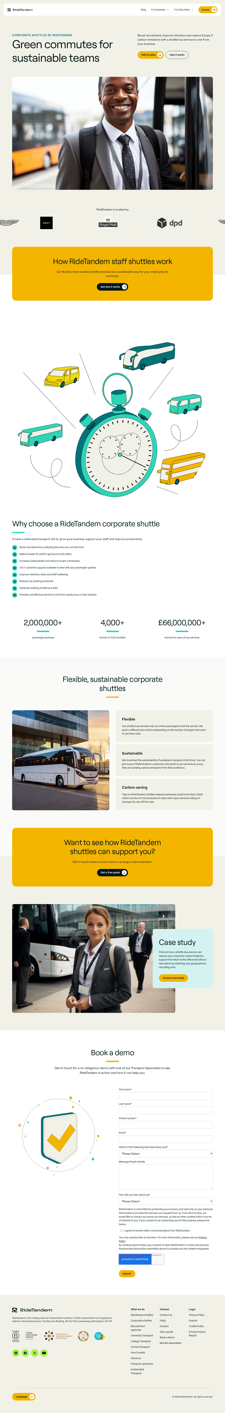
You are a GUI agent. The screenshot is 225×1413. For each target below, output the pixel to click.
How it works (177, 54)
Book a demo (167, 1337)
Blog (143, 9)
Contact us (166, 1315)
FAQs (163, 1320)
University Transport (142, 1335)
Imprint (193, 1320)
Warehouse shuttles (142, 1315)
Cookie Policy (196, 1326)
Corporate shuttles (141, 1320)
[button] (160, 10)
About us (136, 1358)
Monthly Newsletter (171, 1343)
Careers (164, 1326)
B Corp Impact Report (197, 1333)
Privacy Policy (196, 1315)
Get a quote (166, 1331)
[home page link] (20, 10)
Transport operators (142, 1363)
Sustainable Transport (137, 1371)
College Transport (141, 1341)
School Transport (140, 1347)
